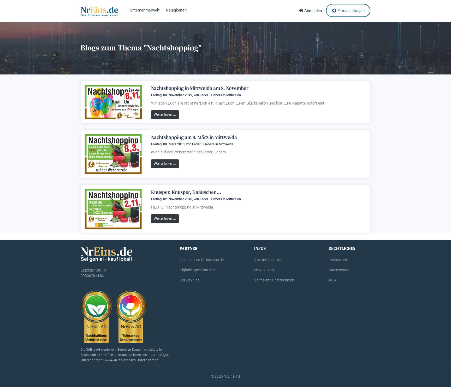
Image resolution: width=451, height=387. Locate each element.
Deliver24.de (189, 280)
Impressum (338, 260)
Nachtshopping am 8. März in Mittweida (194, 137)
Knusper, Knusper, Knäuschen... (186, 192)
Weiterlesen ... (165, 114)
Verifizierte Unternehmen (274, 280)
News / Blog (264, 270)
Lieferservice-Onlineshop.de (202, 260)
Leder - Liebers (211, 95)
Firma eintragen (350, 10)
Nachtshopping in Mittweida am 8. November (199, 88)
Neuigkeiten (176, 10)
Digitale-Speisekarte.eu (198, 270)
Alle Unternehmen (268, 260)
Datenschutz (339, 270)
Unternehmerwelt (144, 10)
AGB (332, 280)
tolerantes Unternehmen (138, 360)
